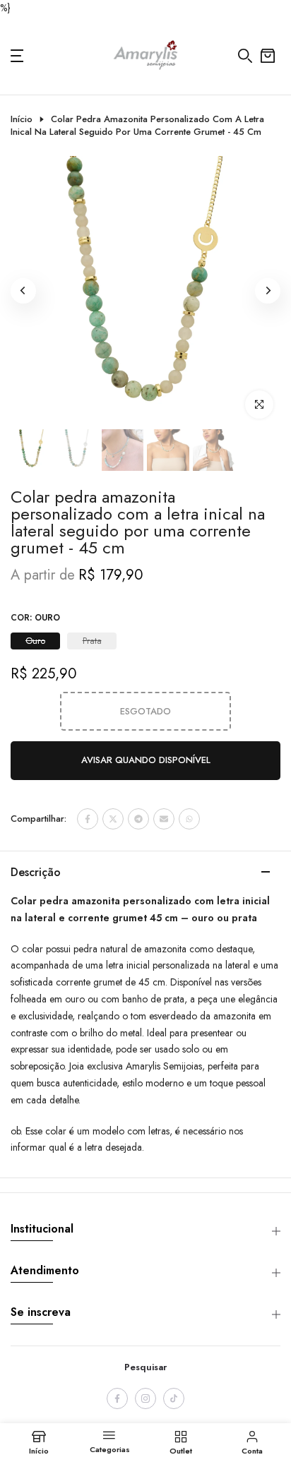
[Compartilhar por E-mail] (163, 818)
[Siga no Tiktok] (173, 1398)
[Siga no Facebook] (117, 1398)
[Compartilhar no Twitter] (113, 818)
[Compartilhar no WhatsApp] (189, 818)
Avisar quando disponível (145, 760)
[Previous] (23, 291)
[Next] (267, 291)
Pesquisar (145, 1367)
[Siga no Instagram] (145, 1398)
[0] (268, 56)
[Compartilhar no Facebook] (87, 818)
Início (21, 119)
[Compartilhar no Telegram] (138, 818)
